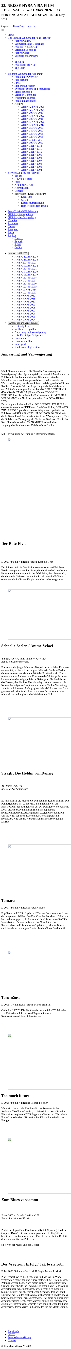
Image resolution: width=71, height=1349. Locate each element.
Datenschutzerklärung (19, 1337)
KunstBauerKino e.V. (24, 26)
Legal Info (13, 1331)
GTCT (11, 1334)
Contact (12, 1340)
